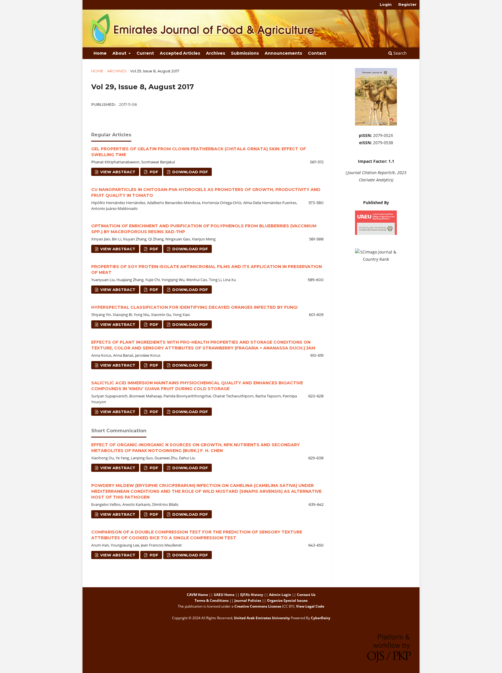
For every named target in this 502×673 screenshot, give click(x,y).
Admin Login (280, 594)
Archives (215, 53)
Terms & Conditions (212, 600)
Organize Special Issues (287, 600)
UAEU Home (224, 594)
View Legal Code (310, 606)
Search (399, 53)
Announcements (283, 53)
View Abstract (117, 171)
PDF (153, 171)
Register (407, 4)
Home (100, 53)
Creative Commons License (257, 606)
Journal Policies (247, 600)
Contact (317, 53)
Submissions (245, 53)
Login (386, 4)
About (120, 53)
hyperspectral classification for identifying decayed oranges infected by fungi (194, 307)
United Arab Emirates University (262, 617)
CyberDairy (320, 617)
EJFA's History (251, 594)
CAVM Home (197, 594)
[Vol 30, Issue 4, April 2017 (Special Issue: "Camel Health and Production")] (376, 124)
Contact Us (306, 594)
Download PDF (189, 171)
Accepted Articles (180, 53)
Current (145, 53)
